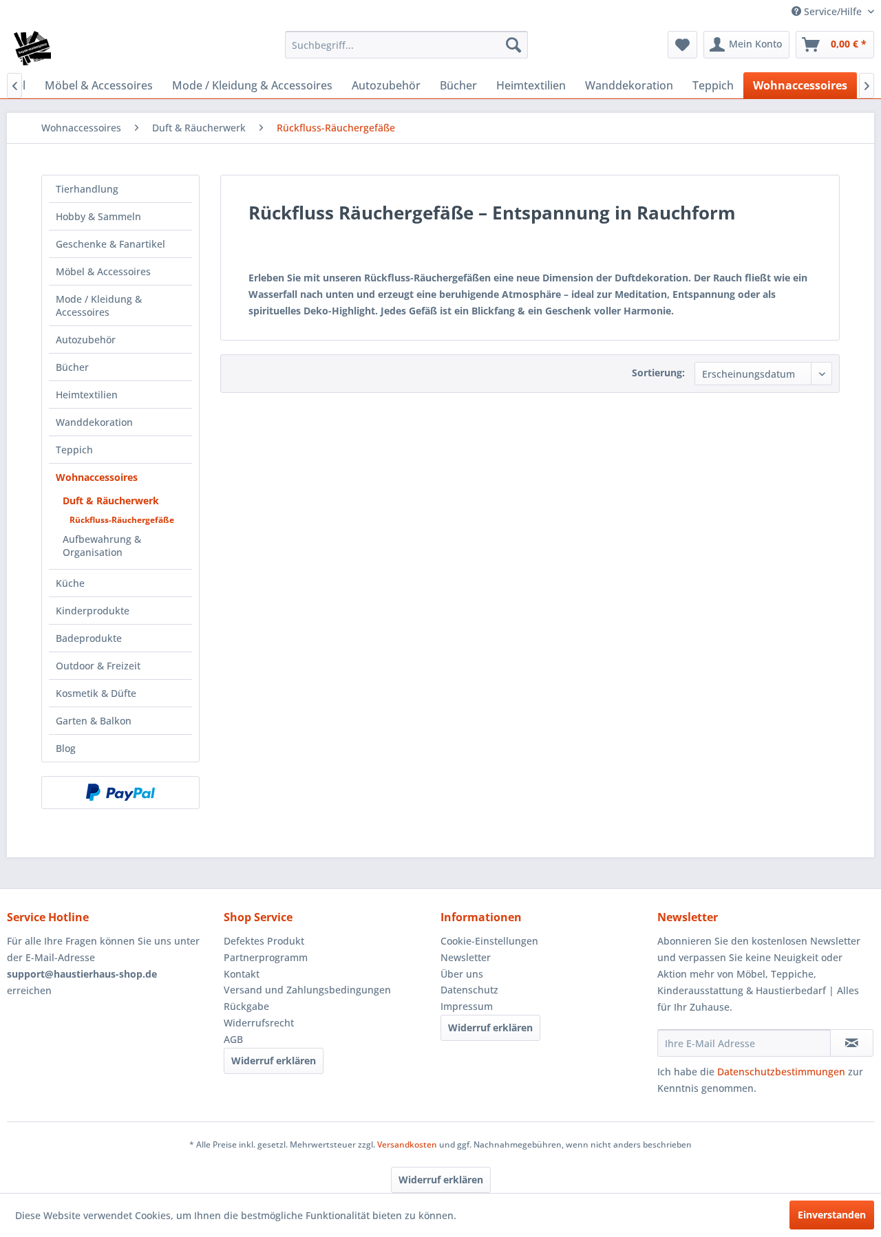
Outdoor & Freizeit (98, 665)
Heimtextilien (87, 394)
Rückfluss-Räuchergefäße (122, 520)
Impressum (466, 1006)
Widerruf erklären (273, 1060)
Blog (66, 748)
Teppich (74, 449)
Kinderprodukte (92, 610)
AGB (233, 1039)
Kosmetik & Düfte (96, 693)
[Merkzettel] (682, 44)
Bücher (72, 367)
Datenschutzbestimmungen (781, 1071)
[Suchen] (513, 44)
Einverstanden (832, 1214)
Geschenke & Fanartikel (110, 243)
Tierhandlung (87, 188)
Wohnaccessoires (97, 477)
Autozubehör (86, 339)
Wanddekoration (94, 422)
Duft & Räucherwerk (111, 500)
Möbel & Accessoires (103, 271)
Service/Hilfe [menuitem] (832, 11)
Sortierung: (658, 372)
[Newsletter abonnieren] (851, 1043)
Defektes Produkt (264, 940)
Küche (70, 583)
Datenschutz (469, 989)
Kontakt (241, 973)
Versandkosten (407, 1144)
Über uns (461, 973)
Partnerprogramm (266, 957)
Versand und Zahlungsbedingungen (307, 989)
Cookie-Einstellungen (489, 940)
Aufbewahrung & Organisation (102, 546)
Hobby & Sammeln (98, 216)
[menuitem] (406, 44)
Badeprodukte (89, 638)
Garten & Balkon (93, 720)
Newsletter (465, 957)
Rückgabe (246, 1006)
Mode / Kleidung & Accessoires (99, 305)
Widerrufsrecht (259, 1022)
